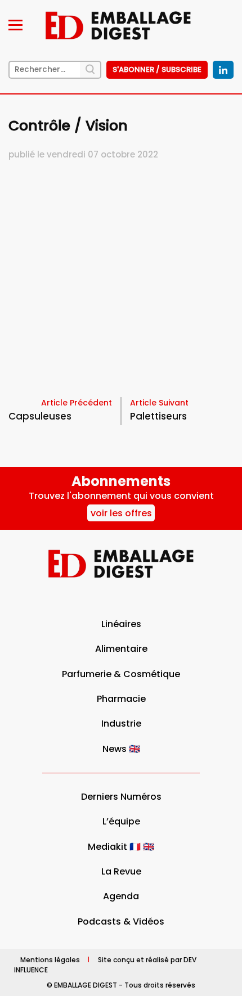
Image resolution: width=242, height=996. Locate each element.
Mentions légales (50, 959)
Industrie (121, 723)
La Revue (121, 871)
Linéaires (121, 624)
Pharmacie (121, 698)
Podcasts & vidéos (121, 921)
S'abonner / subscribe (157, 69)
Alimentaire (121, 648)
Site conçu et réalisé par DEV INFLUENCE (105, 964)
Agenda (121, 896)
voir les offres (121, 513)
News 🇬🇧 (121, 748)
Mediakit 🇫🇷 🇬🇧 (121, 846)
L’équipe (121, 821)
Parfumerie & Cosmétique (121, 674)
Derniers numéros (121, 796)
